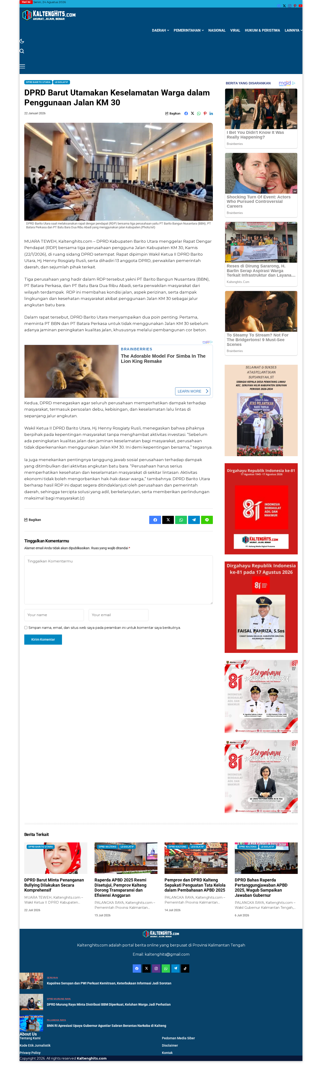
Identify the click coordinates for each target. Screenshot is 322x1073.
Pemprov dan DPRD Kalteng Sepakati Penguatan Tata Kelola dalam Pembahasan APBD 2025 (195, 885)
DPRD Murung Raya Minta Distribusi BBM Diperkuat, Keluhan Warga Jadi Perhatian (109, 1004)
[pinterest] (295, 6)
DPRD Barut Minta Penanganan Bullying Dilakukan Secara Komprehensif (54, 885)
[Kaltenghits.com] (49, 15)
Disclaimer (170, 1045)
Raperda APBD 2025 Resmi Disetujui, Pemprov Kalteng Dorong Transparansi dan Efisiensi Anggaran (120, 887)
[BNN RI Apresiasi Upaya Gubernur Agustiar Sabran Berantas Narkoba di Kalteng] (31, 1023)
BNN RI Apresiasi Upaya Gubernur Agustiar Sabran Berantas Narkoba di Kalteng (106, 1026)
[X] (284, 5)
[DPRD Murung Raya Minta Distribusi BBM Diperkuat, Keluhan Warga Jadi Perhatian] (31, 1002)
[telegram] (175, 968)
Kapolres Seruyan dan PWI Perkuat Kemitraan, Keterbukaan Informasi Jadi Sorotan (109, 983)
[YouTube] (300, 5)
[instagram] (289, 6)
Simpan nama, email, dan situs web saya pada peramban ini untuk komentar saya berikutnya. (105, 628)
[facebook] (279, 6)
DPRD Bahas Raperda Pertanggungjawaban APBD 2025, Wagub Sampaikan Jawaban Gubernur (261, 887)
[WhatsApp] (166, 968)
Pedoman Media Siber (178, 1038)
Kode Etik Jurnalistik (35, 1045)
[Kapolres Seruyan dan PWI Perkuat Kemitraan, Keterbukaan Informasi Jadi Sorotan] (31, 981)
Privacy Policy (30, 1053)
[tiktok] (185, 968)
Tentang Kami (30, 1038)
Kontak (167, 1053)
